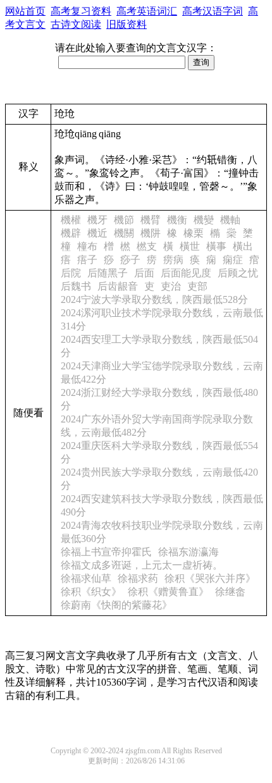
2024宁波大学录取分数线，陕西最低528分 (154, 299)
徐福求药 (138, 578)
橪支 (147, 246)
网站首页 (25, 11)
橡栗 (193, 233)
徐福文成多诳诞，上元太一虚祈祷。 (142, 565)
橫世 (190, 246)
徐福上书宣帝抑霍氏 (106, 551)
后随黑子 (107, 273)
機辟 (71, 233)
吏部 (197, 286)
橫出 (243, 246)
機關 (124, 233)
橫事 (216, 246)
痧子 (130, 259)
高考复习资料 (81, 11)
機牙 (97, 219)
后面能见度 (186, 273)
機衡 (177, 219)
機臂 (150, 219)
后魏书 (76, 286)
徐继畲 (230, 591)
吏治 (171, 286)
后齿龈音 (117, 286)
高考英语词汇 (146, 11)
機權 (71, 219)
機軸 (230, 219)
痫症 (233, 259)
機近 (97, 233)
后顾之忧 (238, 273)
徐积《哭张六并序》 (210, 578)
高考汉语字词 (212, 11)
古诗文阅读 (76, 24)
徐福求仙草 (86, 578)
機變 (204, 219)
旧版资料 (126, 24)
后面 (144, 273)
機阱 (150, 233)
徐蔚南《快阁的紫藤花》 (116, 605)
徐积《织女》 (91, 591)
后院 (71, 273)
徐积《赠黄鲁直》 (168, 591)
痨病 (173, 259)
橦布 (87, 246)
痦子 (87, 259)
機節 (124, 219)
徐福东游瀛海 (188, 551)
